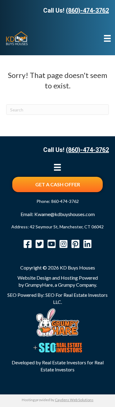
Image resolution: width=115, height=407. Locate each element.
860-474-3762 (65, 201)
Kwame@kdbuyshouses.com (64, 214)
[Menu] (107, 38)
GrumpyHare (39, 285)
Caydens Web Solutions (74, 399)
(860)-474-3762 (87, 10)
